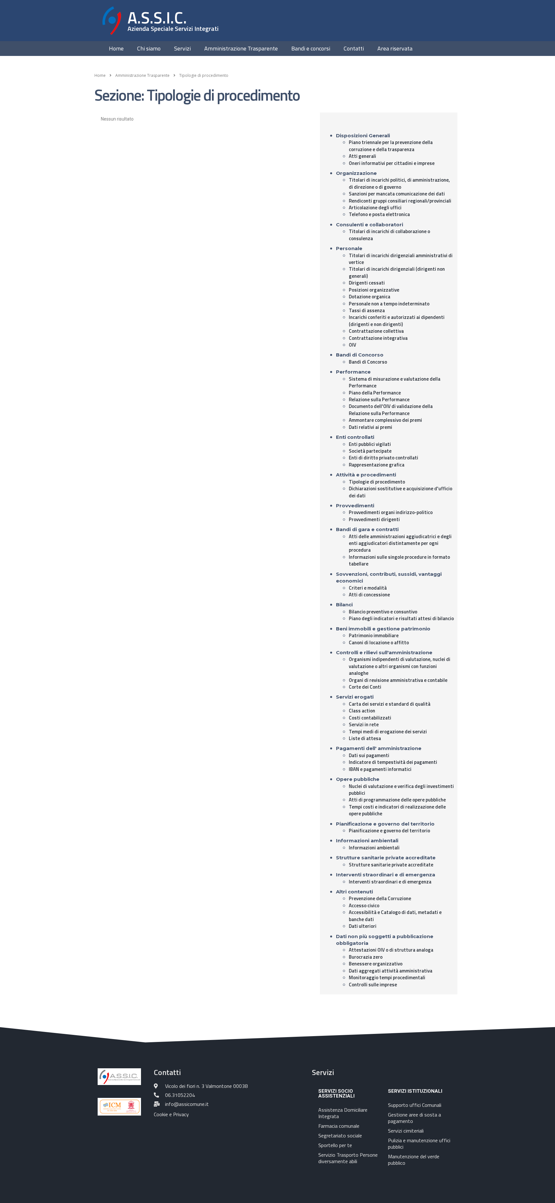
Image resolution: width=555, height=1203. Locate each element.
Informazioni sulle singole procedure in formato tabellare (399, 560)
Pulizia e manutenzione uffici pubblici (419, 1143)
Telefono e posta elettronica (379, 214)
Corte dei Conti (365, 687)
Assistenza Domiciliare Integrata (342, 1113)
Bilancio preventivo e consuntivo (383, 611)
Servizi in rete (364, 724)
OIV (352, 344)
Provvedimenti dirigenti (374, 519)
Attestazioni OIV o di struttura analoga (391, 950)
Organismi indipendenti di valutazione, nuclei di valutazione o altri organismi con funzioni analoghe (399, 666)
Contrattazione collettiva (376, 331)
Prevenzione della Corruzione (380, 898)
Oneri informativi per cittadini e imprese (392, 163)
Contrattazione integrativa (378, 338)
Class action (362, 710)
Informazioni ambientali (374, 847)
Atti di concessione (369, 594)
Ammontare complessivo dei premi (385, 420)
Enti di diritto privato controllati (383, 457)
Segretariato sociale (340, 1135)
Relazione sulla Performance (379, 399)
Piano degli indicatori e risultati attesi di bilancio (401, 618)
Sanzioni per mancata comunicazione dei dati (397, 193)
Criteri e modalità (368, 588)
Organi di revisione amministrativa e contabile (398, 680)
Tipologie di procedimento (377, 481)
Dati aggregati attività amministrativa (390, 970)
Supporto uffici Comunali (414, 1105)
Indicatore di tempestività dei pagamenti (393, 762)
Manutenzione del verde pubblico (413, 1160)
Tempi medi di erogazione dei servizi (388, 731)
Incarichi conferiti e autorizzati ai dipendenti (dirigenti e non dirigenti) (397, 320)
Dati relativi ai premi (370, 427)
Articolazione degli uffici (375, 207)
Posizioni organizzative (374, 290)
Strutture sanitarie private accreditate (391, 864)
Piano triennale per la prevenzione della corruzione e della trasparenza (391, 146)
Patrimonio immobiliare (374, 635)
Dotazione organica (369, 296)
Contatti (354, 48)
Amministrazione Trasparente (241, 48)
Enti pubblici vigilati (370, 444)
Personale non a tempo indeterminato (389, 303)
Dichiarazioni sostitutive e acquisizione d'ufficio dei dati (400, 492)
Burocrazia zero (366, 957)
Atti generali (362, 156)
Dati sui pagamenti (369, 755)
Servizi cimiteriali (406, 1131)
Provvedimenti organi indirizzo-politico (391, 512)
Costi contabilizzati (370, 717)
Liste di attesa (365, 738)
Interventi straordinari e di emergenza (390, 881)
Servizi (182, 48)
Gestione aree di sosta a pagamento (414, 1118)
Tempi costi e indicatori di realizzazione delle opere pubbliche (397, 810)
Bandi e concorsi (310, 48)
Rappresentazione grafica (376, 464)
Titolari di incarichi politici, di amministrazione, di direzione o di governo (399, 183)
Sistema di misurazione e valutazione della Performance (394, 382)
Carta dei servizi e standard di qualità (389, 704)
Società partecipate (370, 451)
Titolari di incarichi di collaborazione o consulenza (389, 235)
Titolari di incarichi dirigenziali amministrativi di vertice (401, 259)
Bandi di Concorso (368, 362)
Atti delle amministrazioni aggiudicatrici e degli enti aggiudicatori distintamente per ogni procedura (400, 543)
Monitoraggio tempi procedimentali (387, 977)
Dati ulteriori (362, 926)
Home (116, 48)
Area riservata (394, 48)
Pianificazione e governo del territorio (389, 830)
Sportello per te (335, 1145)
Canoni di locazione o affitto (379, 642)
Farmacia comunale (338, 1126)
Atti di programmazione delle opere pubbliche (397, 799)
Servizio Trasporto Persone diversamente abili (348, 1158)
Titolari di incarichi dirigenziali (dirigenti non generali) (397, 272)
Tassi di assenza (367, 310)
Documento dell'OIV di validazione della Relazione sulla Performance (391, 410)
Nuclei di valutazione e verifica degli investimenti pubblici (401, 789)
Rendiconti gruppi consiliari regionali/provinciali (400, 200)
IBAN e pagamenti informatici (380, 769)
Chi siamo (149, 48)
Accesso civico (364, 905)
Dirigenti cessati (367, 282)
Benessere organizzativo (375, 963)
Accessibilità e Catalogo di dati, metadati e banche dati (395, 916)
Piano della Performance (375, 392)
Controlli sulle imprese (373, 984)
